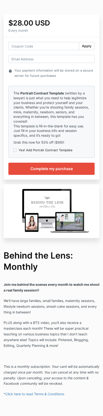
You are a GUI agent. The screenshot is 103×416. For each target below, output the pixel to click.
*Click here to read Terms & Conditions (34, 394)
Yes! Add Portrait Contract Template (46, 150)
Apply (87, 46)
